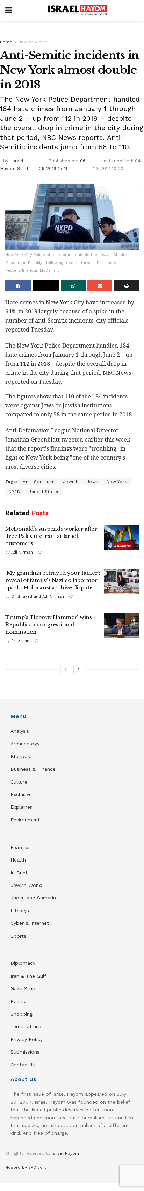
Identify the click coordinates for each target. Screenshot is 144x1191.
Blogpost (21, 756)
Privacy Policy (26, 1039)
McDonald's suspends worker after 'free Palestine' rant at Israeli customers (51, 536)
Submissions (24, 1052)
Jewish (71, 481)
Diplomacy (23, 963)
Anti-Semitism (39, 481)
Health (18, 860)
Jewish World (33, 42)
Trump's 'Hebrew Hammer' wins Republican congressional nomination (48, 624)
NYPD (14, 491)
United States (44, 491)
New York (117, 481)
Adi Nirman (22, 552)
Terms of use (25, 1026)
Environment (25, 820)
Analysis (20, 731)
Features (20, 847)
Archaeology (24, 743)
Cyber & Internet (29, 923)
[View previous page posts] (65, 669)
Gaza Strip (22, 988)
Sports (18, 936)
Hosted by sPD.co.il (25, 1167)
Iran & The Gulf (28, 976)
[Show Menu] (8, 10)
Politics (19, 1001)
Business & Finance (33, 769)
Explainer (21, 807)
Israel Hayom (65, 1153)
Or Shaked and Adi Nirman (37, 596)
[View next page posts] (78, 669)
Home (6, 42)
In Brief (19, 872)
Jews (93, 481)
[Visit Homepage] (77, 10)
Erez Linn (20, 640)
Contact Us (23, 1064)
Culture (18, 782)
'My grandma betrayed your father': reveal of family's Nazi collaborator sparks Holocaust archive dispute (52, 580)
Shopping (21, 1014)
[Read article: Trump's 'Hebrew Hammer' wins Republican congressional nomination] (121, 625)
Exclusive (21, 794)
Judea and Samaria (33, 897)
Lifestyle (20, 910)
